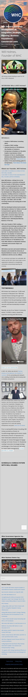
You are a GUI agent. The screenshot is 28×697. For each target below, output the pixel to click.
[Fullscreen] (24, 550)
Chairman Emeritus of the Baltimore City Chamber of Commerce (12, 373)
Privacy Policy (18, 661)
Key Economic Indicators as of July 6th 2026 (12, 592)
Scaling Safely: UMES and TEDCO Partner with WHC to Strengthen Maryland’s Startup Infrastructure (13, 608)
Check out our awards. (19, 425)
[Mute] (22, 550)
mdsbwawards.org (21, 159)
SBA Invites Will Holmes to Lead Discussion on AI (14, 623)
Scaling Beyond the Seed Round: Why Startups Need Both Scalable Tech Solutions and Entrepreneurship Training (13, 645)
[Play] (3, 550)
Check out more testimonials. (9, 367)
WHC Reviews (5, 603)
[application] (14, 545)
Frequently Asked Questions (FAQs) (14, 664)
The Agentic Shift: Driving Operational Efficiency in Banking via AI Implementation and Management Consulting (14, 652)
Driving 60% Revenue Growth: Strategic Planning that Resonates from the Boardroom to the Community (13, 614)
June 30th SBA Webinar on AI (9, 594)
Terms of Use (9, 661)
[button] (25, 2)
